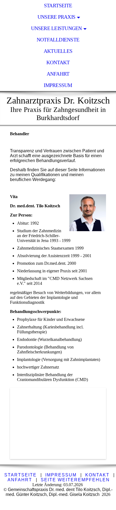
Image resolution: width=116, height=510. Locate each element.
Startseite (58, 5)
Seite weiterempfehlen (75, 479)
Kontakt (58, 62)
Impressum (58, 85)
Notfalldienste (58, 40)
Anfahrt (58, 74)
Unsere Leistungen (56, 28)
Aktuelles (58, 51)
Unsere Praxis (56, 17)
